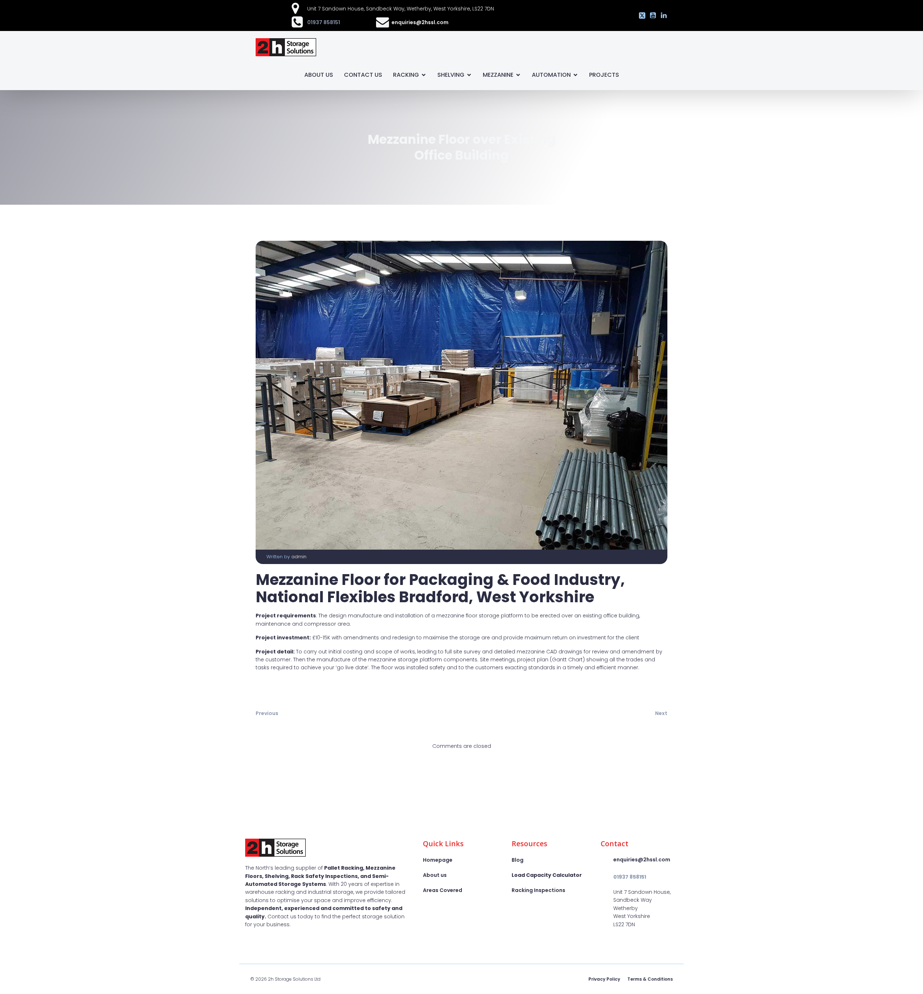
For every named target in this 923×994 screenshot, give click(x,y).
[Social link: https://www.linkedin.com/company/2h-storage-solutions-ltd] (662, 15)
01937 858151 (323, 22)
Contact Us (363, 75)
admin (298, 556)
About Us (318, 75)
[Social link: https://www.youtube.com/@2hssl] (651, 15)
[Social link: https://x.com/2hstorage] (640, 15)
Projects (604, 75)
